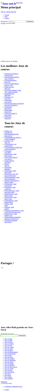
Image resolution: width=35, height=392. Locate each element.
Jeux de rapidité (9, 363)
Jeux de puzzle (8, 362)
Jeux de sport (8, 370)
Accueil (6, 15)
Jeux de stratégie (9, 372)
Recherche (19, 3)
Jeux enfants (8, 377)
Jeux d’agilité (8, 340)
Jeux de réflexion (9, 365)
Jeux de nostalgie (9, 358)
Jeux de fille (8, 355)
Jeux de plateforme (10, 360)
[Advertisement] (17, 41)
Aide (5, 16)
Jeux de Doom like (10, 354)
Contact (6, 18)
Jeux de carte (8, 345)
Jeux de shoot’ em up (10, 367)
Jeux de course (8, 349)
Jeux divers (7, 375)
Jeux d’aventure (9, 344)
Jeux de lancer (8, 357)
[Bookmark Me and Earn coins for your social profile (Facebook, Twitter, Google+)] (2, 268)
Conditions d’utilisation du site (13, 386)
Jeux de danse (8, 350)
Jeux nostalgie (8, 378)
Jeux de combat (9, 347)
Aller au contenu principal (8, 12)
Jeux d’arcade (8, 342)
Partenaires (4, 382)
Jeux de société (8, 368)
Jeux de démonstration (11, 352)
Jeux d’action (8, 339)
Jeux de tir (7, 373)
